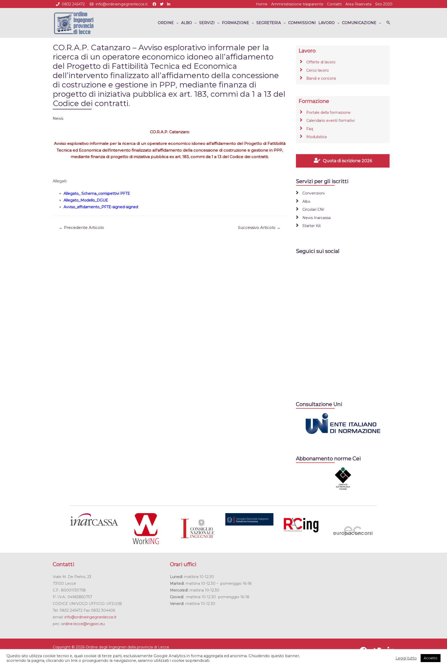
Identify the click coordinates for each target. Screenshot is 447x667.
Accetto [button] (430, 658)
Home (261, 4)
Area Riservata (358, 4)
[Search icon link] (388, 23)
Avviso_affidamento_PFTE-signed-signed (101, 207)
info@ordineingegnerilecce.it (122, 4)
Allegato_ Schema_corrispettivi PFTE (97, 193)
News (58, 118)
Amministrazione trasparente (297, 4)
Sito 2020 (383, 4)
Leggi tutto (406, 658)
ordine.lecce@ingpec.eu (83, 623)
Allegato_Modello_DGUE (86, 200)
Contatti (334, 4)
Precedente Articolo (81, 227)
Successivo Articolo (259, 227)
